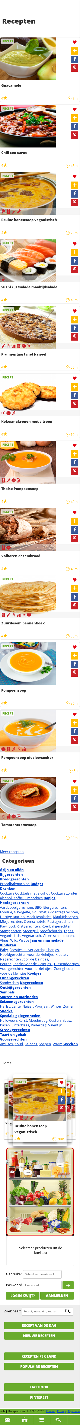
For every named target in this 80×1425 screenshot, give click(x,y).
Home (7, 1063)
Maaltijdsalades (39, 916)
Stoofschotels (51, 931)
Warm (58, 1044)
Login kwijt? (22, 1295)
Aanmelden (57, 1295)
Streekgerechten (15, 1029)
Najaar (28, 1006)
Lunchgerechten (14, 978)
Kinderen (8, 945)
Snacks (6, 1011)
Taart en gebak (13, 1034)
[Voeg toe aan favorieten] (74, 42)
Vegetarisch (32, 935)
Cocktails (7, 893)
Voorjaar (42, 1006)
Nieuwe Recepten (39, 1335)
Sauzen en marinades (19, 997)
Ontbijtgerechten (15, 987)
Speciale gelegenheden (20, 1015)
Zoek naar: (12, 1311)
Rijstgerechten (29, 926)
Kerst (23, 1020)
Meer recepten (12, 851)
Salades (31, 1044)
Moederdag (38, 1020)
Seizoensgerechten (17, 1001)
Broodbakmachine (15, 884)
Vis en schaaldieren (59, 935)
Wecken (70, 1044)
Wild (14, 940)
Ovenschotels (35, 921)
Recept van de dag (39, 1325)
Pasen (5, 1025)
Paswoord (14, 1285)
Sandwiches (9, 982)
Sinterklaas (21, 1025)
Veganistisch (10, 935)
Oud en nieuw (60, 1020)
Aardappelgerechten (17, 907)
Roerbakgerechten (57, 926)
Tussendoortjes (67, 964)
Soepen (45, 1044)
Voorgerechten (13, 1039)
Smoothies (34, 898)
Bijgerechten (11, 874)
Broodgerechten (14, 879)
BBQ (38, 907)
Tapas (69, 931)
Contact (50, 1411)
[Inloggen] (68, 1285)
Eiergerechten (55, 907)
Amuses (7, 1044)
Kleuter (61, 954)
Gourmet (39, 912)
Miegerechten (11, 921)
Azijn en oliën (12, 869)
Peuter (6, 964)
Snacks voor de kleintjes (33, 964)
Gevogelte (22, 912)
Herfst (5, 1006)
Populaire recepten (39, 1366)
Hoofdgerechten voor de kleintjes (27, 954)
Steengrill (31, 931)
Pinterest (39, 1397)
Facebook (39, 1387)
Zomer (68, 1006)
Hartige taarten (13, 916)
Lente (17, 1006)
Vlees (4, 940)
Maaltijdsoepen (66, 916)
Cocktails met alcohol (32, 893)
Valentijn (55, 1025)
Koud (19, 1044)
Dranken (8, 888)
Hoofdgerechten (14, 902)
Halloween (9, 1020)
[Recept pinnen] (74, 68)
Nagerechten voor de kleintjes (24, 959)
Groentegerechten (63, 912)
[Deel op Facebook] (74, 59)
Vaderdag (39, 1025)
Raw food (8, 926)
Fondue (6, 912)
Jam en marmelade (47, 940)
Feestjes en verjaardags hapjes (35, 949)
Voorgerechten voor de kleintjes (26, 968)
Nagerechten (31, 982)
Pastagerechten (60, 921)
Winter (56, 1006)
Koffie (19, 898)
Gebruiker (14, 1274)
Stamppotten (11, 931)
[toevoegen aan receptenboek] (74, 51)
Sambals (7, 992)
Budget (37, 884)
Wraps (24, 940)
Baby (4, 949)
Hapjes (49, 898)
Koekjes (34, 973)
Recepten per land (39, 1356)
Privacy (61, 1411)
